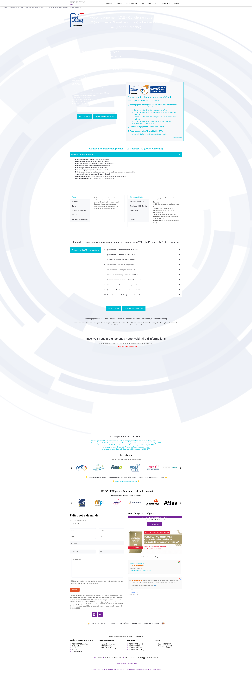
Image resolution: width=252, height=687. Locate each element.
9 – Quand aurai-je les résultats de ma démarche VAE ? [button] (122, 290)
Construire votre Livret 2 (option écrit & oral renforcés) (152, 121)
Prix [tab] (131, 215)
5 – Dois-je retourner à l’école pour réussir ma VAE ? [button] (121, 270)
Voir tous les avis (135, 570)
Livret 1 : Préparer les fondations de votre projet (150, 134)
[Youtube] (100, 614)
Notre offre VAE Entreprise (126, 3)
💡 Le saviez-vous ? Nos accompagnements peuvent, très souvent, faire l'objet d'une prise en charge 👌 (126, 477)
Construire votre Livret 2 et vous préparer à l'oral (150, 110)
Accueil (109, 3)
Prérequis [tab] (75, 201)
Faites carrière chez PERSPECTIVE (126, 663)
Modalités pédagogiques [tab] (80, 219)
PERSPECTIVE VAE (137, 563)
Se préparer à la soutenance (144, 123)
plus (155, 585)
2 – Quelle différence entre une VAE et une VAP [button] (119, 255)
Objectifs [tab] (75, 215)
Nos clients (165, 3)
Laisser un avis (146, 570)
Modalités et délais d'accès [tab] (138, 206)
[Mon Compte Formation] (78, 20)
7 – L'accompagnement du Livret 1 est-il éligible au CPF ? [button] (122, 280)
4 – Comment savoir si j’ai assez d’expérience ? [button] (119, 265)
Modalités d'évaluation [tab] (137, 201)
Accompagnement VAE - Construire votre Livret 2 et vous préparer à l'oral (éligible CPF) (126, 445)
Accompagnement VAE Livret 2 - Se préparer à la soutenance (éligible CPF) (126, 449)
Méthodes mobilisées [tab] (136, 197)
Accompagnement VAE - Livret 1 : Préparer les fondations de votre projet (126, 447)
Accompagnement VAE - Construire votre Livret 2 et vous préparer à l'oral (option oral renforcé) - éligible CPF (126, 441)
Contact (177, 3)
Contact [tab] (132, 219)
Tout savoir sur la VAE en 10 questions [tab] (85, 250)
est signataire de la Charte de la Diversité (144, 623)
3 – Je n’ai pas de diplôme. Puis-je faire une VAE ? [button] (120, 260)
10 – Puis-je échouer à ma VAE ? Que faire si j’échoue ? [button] (122, 295)
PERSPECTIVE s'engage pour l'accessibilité (108, 623)
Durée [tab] (74, 206)
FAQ (142, 3)
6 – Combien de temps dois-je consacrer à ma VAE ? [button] (121, 275)
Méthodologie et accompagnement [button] (82, 154)
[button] (71, 467)
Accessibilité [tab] (134, 210)
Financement (152, 3)
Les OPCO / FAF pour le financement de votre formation (126, 491)
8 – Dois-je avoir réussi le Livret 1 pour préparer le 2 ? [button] (121, 285)
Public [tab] (74, 197)
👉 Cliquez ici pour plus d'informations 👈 (126, 481)
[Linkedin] (94, 614)
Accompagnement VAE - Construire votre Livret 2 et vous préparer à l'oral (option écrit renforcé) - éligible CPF (126, 443)
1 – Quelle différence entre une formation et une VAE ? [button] (121, 250)
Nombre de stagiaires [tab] (79, 210)
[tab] (126, 167)
